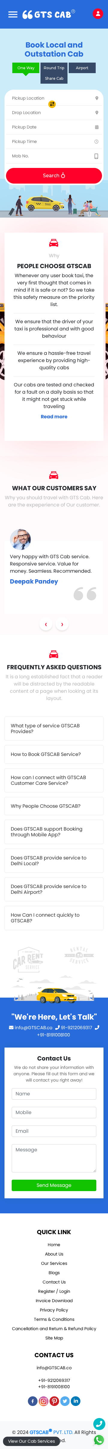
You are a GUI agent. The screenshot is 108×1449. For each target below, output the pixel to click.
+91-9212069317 (54, 1380)
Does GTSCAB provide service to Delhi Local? (48, 860)
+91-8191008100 (54, 1387)
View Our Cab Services (31, 1441)
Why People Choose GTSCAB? (45, 806)
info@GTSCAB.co (34, 1027)
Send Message (54, 1185)
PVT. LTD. (51, 1432)
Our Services (54, 1263)
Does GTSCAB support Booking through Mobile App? (46, 831)
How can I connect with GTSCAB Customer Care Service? (48, 780)
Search (52, 175)
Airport (82, 68)
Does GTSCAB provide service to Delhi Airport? (48, 889)
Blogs (54, 1273)
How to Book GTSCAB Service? (46, 754)
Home (54, 1245)
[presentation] (45, 623)
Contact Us (54, 1282)
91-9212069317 (76, 1027)
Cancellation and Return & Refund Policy (54, 1329)
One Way (25, 68)
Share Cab (54, 78)
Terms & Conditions (54, 1319)
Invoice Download (54, 1301)
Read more (54, 416)
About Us (54, 1254)
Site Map (54, 1338)
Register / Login (54, 1291)
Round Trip (54, 68)
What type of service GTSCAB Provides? (45, 728)
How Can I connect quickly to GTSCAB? (45, 918)
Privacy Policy (54, 1310)
